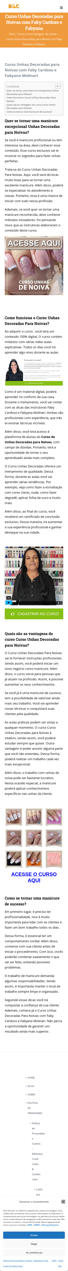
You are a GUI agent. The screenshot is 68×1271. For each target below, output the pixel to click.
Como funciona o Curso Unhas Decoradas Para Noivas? (31, 99)
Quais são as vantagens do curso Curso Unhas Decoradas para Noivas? (31, 106)
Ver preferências (34, 1252)
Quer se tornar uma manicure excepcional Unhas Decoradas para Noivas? (32, 92)
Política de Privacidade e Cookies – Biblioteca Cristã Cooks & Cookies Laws (35, 1151)
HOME (31, 1077)
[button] (63, 1201)
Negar (34, 1244)
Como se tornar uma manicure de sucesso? (29, 111)
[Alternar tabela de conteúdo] (56, 86)
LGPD (54, 1260)
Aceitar (34, 1235)
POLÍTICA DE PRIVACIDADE (34, 1108)
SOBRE (31, 1094)
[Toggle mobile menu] (61, 7)
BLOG (31, 1086)
